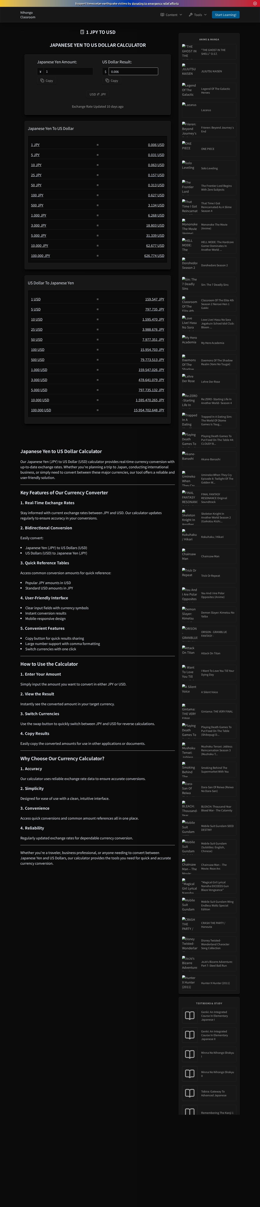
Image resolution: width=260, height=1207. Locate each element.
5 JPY (35, 154)
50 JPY (36, 184)
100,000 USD (41, 409)
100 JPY (37, 194)
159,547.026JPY (151, 369)
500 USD (37, 359)
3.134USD (156, 205)
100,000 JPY (40, 255)
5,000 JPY (38, 235)
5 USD (36, 309)
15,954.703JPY (152, 349)
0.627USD (156, 194)
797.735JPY (154, 309)
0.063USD (156, 164)
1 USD (36, 299)
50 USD (36, 339)
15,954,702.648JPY (149, 409)
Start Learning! (225, 14)
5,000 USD (39, 389)
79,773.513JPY (152, 359)
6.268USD (156, 215)
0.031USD (156, 154)
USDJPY (98, 94)
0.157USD (156, 174)
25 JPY (36, 174)
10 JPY (36, 164)
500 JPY (37, 205)
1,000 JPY (38, 215)
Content (171, 14)
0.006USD (156, 144)
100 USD (37, 349)
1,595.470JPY (153, 319)
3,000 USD (39, 379)
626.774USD (154, 255)
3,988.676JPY (153, 329)
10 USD (36, 319)
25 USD (36, 329)
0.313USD (156, 184)
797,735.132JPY (151, 389)
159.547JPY (154, 299)
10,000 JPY (39, 245)
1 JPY (35, 144)
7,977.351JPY (153, 339)
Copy (49, 80)
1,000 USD (39, 369)
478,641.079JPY (151, 379)
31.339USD (155, 235)
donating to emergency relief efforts (155, 3)
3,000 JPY (38, 225)
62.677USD (155, 245)
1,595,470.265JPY (150, 399)
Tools (198, 14)
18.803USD (155, 225)
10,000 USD (40, 399)
